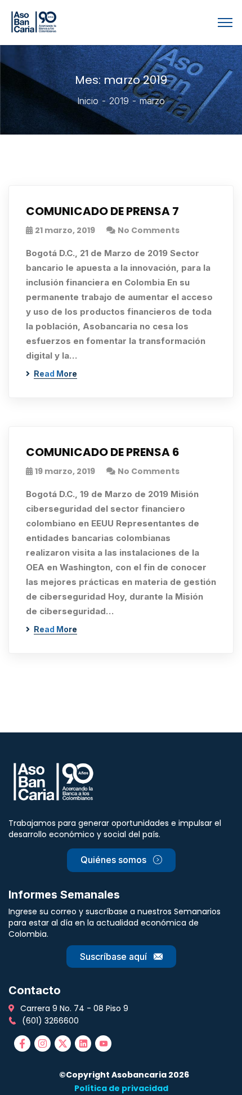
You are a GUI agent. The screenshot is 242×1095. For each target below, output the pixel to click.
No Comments (149, 230)
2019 (119, 100)
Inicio (87, 100)
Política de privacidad (121, 1088)
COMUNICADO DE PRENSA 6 (103, 452)
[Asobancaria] (35, 21)
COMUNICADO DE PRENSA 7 (102, 211)
